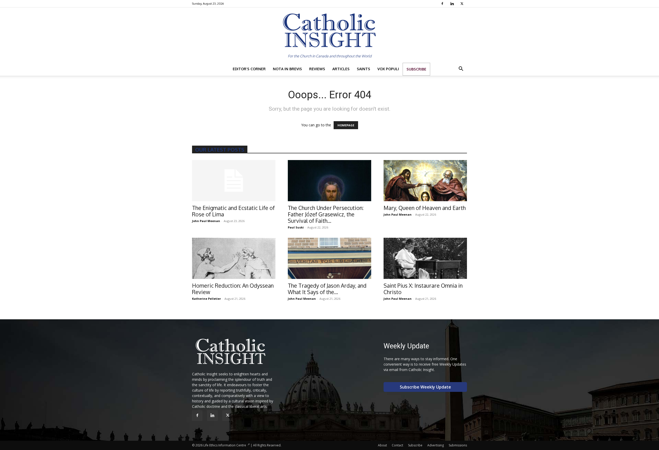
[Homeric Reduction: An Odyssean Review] (233, 258)
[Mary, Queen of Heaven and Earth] (425, 180)
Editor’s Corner (249, 69)
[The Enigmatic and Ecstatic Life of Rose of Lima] (233, 180)
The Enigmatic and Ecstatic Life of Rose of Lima (233, 211)
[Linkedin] (452, 3)
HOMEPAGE (345, 125)
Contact (397, 445)
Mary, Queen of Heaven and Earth (425, 207)
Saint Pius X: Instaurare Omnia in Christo (423, 288)
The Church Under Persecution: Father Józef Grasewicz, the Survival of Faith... (325, 214)
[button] (461, 69)
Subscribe (416, 69)
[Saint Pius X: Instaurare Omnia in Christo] (425, 258)
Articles (341, 69)
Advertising (435, 445)
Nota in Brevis (287, 69)
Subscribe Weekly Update (425, 387)
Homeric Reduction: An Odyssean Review (233, 288)
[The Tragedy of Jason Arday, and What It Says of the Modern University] (329, 258)
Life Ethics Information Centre (224, 445)
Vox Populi (388, 69)
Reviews (317, 69)
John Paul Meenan (206, 221)
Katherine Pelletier (206, 299)
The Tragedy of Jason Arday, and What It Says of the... (327, 288)
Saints (363, 69)
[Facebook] (442, 3)
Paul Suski (296, 227)
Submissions (458, 445)
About (382, 445)
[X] (462, 3)
